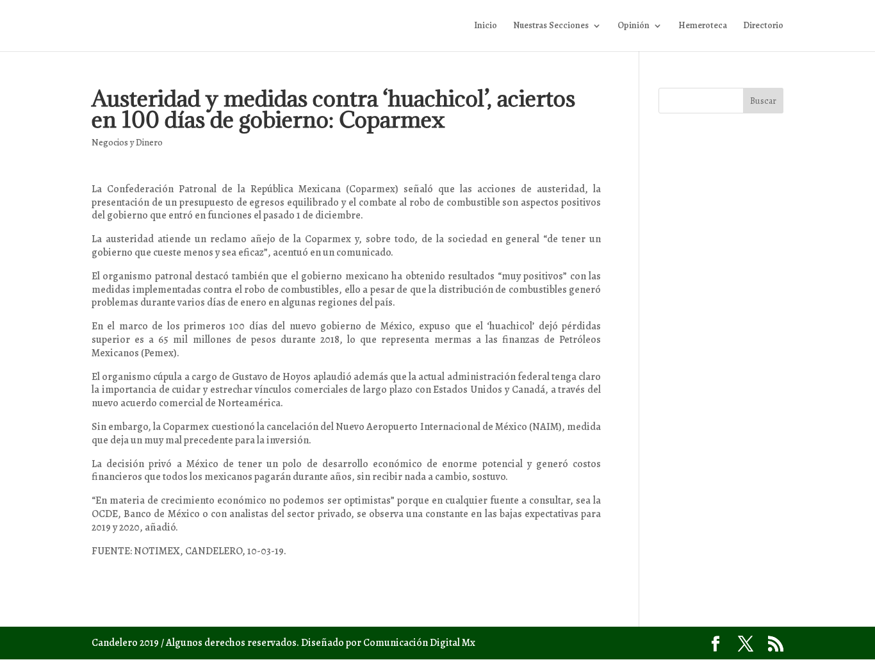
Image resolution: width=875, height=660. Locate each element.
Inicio (485, 26)
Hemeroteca (702, 26)
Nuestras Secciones (551, 26)
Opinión (633, 26)
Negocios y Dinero (127, 142)
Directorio (763, 26)
